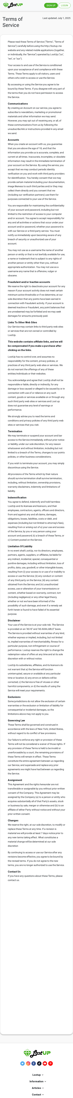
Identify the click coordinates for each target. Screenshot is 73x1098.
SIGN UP (51, 5)
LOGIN (64, 5)
